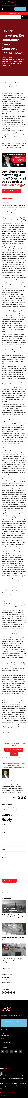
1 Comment (6, 65)
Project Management (8, 980)
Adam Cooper (11, 780)
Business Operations (8, 971)
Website (2, 1095)
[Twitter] (22, 797)
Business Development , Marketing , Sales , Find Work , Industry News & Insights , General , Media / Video (13, 61)
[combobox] (14, 17)
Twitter (13, 1092)
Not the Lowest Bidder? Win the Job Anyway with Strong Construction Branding (12, 960)
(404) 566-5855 (5, 1035)
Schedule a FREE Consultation (14, 749)
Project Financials (7, 982)
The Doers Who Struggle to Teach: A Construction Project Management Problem (12, 917)
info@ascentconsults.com (7, 1033)
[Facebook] (19, 797)
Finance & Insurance (7, 974)
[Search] (24, 17)
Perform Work (6, 977)
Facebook (3, 1092)
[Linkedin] (25, 797)
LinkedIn (8, 1092)
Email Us (14, 753)
